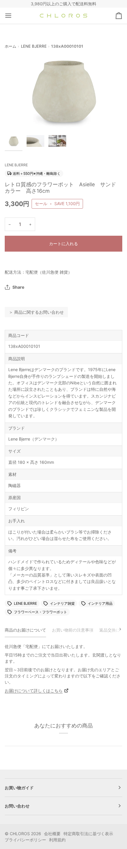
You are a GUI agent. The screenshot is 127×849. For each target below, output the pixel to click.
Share (18, 287)
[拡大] (16, 118)
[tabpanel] (63, 668)
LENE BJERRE (34, 46)
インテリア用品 (100, 603)
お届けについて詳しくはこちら (34, 690)
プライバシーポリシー (25, 839)
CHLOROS (20, 833)
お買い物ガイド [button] (19, 787)
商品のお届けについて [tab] (25, 629)
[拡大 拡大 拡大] (63, 90)
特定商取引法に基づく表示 (88, 833)
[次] (116, 629)
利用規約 (57, 839)
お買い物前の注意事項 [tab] (72, 629)
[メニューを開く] (13, 16)
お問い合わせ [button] (17, 805)
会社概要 (52, 833)
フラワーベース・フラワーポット (40, 612)
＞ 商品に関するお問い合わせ (36, 312)
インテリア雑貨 (62, 603)
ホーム (10, 46)
